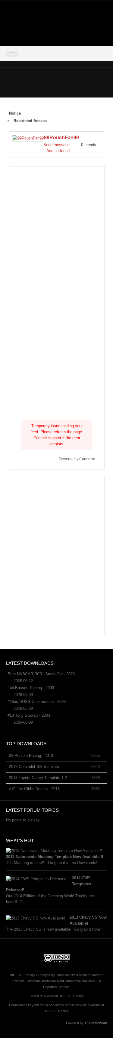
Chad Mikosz (65, 975)
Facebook (75, 89)
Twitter (90, 89)
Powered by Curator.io (77, 459)
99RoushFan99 (61, 137)
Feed (105, 89)
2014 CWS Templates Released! (48, 884)
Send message (56, 144)
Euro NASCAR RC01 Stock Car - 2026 (41, 674)
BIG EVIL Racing (71, 996)
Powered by (86, 1023)
